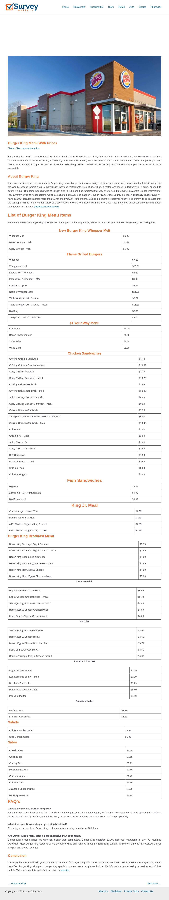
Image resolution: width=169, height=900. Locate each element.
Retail (122, 7)
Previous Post (17, 883)
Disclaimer (116, 891)
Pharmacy (156, 7)
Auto (131, 7)
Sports (142, 7)
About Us (103, 891)
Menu (12, 148)
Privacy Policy (131, 891)
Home (65, 7)
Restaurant (79, 7)
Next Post (154, 883)
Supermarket (96, 7)
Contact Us (147, 891)
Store (111, 7)
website (65, 870)
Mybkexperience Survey (46, 206)
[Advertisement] (84, 33)
